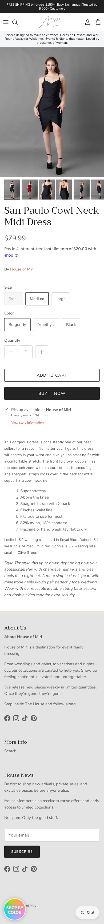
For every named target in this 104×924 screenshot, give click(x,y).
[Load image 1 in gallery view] (52, 112)
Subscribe (22, 851)
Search (10, 751)
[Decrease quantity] (10, 351)
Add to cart (52, 375)
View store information (27, 422)
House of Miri (21, 269)
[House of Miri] (52, 22)
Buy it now (52, 393)
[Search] (17, 22)
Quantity (12, 340)
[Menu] (6, 22)
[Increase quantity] (41, 351)
